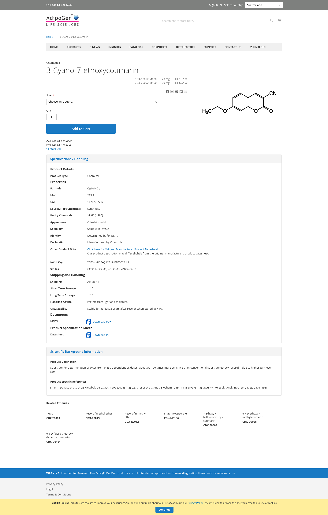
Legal (49, 489)
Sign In (213, 5)
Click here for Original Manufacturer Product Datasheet (122, 249)
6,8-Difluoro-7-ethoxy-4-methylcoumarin (60, 435)
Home (49, 36)
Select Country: (233, 5)
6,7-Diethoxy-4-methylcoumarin (252, 415)
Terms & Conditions (58, 494)
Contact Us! (53, 149)
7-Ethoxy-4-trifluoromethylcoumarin (213, 417)
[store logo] (62, 20)
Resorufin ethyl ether (99, 413)
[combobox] (217, 21)
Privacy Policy (195, 503)
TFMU (50, 413)
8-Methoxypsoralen (176, 413)
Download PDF (102, 321)
